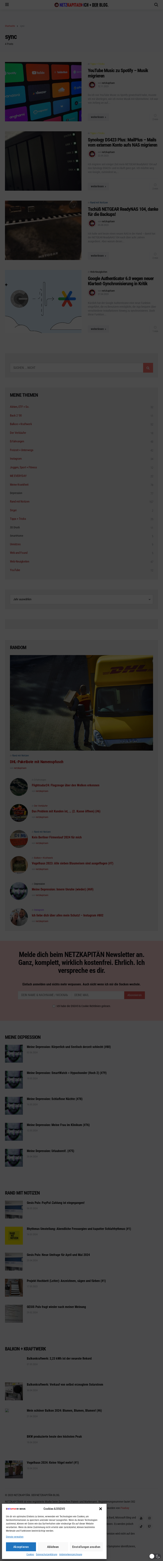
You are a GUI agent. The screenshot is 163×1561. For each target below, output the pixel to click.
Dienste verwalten (14, 1537)
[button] (101, 1509)
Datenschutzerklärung (46, 1554)
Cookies (30, 1554)
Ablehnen (53, 1547)
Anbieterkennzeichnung (70, 1554)
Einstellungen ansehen (86, 1547)
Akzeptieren (21, 1547)
